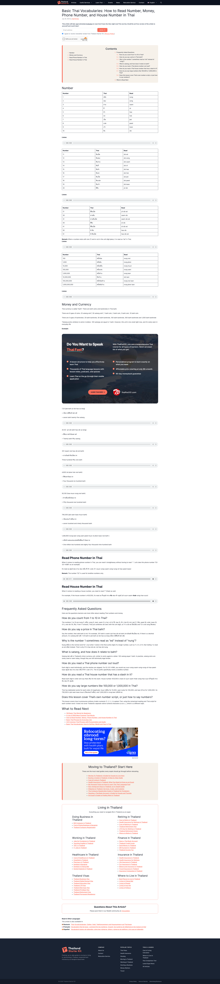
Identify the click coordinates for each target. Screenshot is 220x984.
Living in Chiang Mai (126, 881)
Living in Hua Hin (125, 885)
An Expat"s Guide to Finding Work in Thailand (104, 795)
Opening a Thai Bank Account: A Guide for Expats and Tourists (109, 793)
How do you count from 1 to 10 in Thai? (131, 54)
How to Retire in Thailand (127, 820)
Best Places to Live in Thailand (129, 879)
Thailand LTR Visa (80, 885)
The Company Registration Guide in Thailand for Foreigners (108, 791)
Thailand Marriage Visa (82, 888)
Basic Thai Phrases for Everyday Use (79, 720)
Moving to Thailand (126, 959)
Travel (122, 971)
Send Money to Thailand (127, 845)
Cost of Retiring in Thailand (128, 824)
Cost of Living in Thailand (97, 780)
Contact (141, 2)
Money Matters (125, 968)
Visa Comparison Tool (149, 960)
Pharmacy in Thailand (81, 862)
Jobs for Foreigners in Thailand (84, 841)
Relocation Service (129, 2)
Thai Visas (123, 950)
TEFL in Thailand (79, 845)
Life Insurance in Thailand (128, 862)
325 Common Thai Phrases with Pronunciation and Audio (86, 722)
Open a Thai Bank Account (128, 841)
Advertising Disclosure (156, 981)
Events (110, 2)
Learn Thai (99, 2)
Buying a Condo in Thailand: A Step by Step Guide (105, 778)
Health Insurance (125, 953)
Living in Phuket (124, 883)
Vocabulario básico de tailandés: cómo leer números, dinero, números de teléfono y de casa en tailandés (107, 929)
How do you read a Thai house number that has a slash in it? (138, 68)
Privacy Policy (109, 34)
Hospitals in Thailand (81, 860)
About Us (101, 950)
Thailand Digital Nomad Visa (83, 881)
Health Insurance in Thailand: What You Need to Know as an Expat (111, 782)
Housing (122, 956)
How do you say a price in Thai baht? (131, 57)
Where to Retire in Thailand (128, 833)
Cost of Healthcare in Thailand (84, 858)
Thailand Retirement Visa (128, 826)
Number (71, 53)
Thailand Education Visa (82, 883)
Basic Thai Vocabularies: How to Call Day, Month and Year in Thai (88, 724)
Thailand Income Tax (126, 850)
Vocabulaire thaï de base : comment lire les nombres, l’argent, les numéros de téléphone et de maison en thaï (108, 927)
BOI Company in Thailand (82, 823)
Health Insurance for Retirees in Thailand (133, 822)
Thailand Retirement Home (128, 831)
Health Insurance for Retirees (129, 860)
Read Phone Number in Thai (78, 57)
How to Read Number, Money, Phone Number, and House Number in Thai (91, 717)
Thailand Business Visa (81, 879)
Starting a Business (126, 965)
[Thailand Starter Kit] (63, 2)
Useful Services (85, 2)
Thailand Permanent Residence (84, 894)
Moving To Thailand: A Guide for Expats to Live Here (106, 776)
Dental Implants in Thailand (83, 869)
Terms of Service (143, 981)
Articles (73, 2)
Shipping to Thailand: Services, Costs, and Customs (106, 789)
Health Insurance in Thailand (129, 858)
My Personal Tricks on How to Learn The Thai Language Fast (109, 784)
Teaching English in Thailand (83, 843)
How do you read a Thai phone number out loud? (134, 66)
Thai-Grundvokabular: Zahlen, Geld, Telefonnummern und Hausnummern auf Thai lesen (101, 924)
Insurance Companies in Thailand (130, 871)
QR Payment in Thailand (127, 848)
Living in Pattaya (125, 888)
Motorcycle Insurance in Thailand (130, 866)
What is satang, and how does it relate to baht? (134, 64)
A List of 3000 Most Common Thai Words (80, 715)
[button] (161, 2)
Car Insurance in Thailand (128, 864)
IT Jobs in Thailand (80, 848)
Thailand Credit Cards (127, 843)
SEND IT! (102, 30)
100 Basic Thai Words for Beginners (78, 713)
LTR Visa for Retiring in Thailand (130, 829)
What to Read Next (122, 80)
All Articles (146, 966)
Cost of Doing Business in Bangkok (86, 825)
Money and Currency (76, 55)
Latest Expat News (148, 963)
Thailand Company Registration (84, 827)
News (118, 2)
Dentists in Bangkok (80, 864)
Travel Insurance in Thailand (129, 869)
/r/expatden (125, 911)
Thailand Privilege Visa (81, 890)
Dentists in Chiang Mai (81, 866)
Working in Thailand (126, 962)
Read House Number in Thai (78, 60)
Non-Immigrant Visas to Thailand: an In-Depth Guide (106, 787)
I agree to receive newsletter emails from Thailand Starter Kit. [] (89, 34)
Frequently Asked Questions (125, 52)
